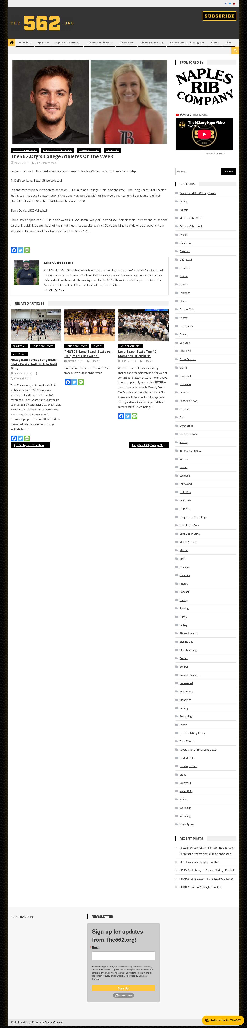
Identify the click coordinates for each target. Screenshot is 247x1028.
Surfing (184, 708)
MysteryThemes (54, 1022)
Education (185, 384)
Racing (183, 600)
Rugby (183, 617)
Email (96, 947)
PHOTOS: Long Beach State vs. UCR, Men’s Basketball (87, 354)
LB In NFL (185, 509)
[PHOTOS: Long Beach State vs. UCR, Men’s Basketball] (89, 325)
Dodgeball (185, 376)
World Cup (185, 808)
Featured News (188, 401)
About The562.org (152, 42)
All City (183, 201)
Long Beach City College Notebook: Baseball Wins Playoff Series (150, 445)
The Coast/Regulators (192, 733)
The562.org (186, 741)
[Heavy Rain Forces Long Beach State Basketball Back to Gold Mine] (36, 325)
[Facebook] (14, 250)
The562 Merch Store (99, 42)
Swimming (186, 716)
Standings (185, 700)
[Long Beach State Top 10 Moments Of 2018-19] (143, 325)
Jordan (183, 467)
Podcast (184, 592)
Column (184, 334)
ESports (184, 392)
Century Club (187, 309)
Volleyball (112, 150)
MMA (182, 558)
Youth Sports (187, 824)
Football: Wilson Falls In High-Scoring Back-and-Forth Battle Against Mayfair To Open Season (207, 850)
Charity (184, 318)
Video (229, 42)
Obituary (184, 567)
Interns (184, 459)
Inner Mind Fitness (190, 451)
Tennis (183, 725)
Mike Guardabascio (46, 163)
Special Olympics (189, 675)
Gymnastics (186, 426)
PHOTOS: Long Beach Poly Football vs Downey (206, 879)
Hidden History (188, 434)
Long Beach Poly (189, 525)
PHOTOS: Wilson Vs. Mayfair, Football (201, 887)
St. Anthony (186, 691)
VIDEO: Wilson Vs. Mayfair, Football (199, 862)
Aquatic (184, 210)
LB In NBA (185, 500)
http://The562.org (54, 290)
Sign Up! (123, 988)
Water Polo (186, 791)
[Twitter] (20, 250)
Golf (182, 417)
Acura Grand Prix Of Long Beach (198, 193)
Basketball (19, 346)
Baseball (185, 251)
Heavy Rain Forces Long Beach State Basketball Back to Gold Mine (34, 364)
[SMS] (27, 250)
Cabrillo (184, 284)
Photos (214, 42)
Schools (23, 42)
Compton (185, 343)
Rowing (184, 608)
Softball (184, 666)
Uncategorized (188, 766)
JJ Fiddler (94, 361)
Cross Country (188, 359)
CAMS (183, 301)
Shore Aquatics (188, 633)
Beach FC (185, 268)
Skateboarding (188, 650)
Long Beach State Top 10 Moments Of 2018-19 (137, 354)
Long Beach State (89, 150)
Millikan (184, 550)
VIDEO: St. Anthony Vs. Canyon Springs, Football (207, 870)
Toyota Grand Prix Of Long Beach (198, 750)
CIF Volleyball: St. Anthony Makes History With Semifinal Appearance (33, 445)
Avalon (184, 235)
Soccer (184, 658)
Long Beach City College (57, 150)
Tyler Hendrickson (20, 378)
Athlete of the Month (191, 218)
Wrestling (185, 816)
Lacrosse (185, 475)
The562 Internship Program (187, 42)
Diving (183, 367)
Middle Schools (188, 542)
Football (184, 409)
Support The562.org (67, 42)
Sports (42, 42)
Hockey (184, 442)
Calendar (185, 293)
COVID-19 (185, 351)
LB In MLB (185, 492)
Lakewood (186, 484)
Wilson (184, 799)
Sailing (183, 625)
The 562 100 (126, 42)
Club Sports (186, 326)
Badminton (186, 243)
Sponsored (186, 683)
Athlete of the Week (25, 150)
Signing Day (186, 642)
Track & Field (187, 758)
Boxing (184, 276)
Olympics (185, 575)
